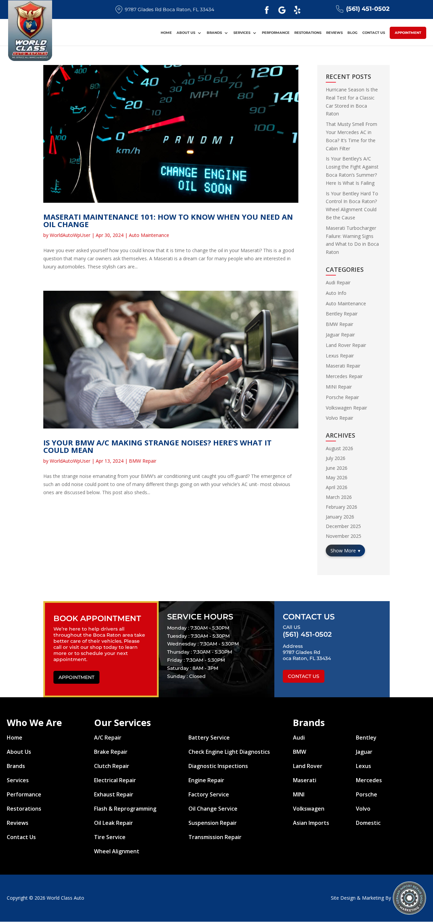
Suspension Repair (212, 823)
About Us (186, 33)
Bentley (366, 737)
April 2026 (336, 487)
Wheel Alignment (116, 851)
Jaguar (364, 751)
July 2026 (335, 458)
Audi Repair (338, 282)
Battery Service (209, 737)
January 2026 (340, 516)
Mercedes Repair (344, 376)
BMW (299, 751)
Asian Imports (311, 823)
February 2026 (341, 507)
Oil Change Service (212, 808)
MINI (298, 794)
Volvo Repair (339, 418)
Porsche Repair (342, 397)
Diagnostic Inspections (218, 766)
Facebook (266, 10)
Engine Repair (206, 780)
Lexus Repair (340, 355)
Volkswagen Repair (346, 407)
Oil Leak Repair (113, 823)
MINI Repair (339, 386)
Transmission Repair (215, 837)
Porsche (366, 794)
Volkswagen (308, 808)
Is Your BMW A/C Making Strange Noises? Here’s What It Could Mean (157, 446)
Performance (276, 33)
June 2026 (336, 468)
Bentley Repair (342, 313)
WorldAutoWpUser (70, 235)
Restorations (307, 33)
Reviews (334, 33)
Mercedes (369, 780)
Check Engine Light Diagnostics (229, 751)
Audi (299, 737)
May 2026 (336, 477)
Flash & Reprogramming (125, 808)
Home (166, 33)
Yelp (297, 10)
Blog (352, 33)
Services (241, 33)
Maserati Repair (343, 366)
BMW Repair (142, 461)
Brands (214, 33)
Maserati (304, 780)
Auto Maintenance (149, 235)
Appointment (408, 32)
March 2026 (339, 497)
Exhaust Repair (113, 794)
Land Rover (307, 766)
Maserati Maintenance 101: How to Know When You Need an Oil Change (168, 220)
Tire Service (110, 837)
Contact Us (373, 33)
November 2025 (343, 536)
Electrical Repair (115, 780)
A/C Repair (107, 737)
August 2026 (339, 448)
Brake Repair (111, 751)
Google (282, 10)
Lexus (363, 766)
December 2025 (343, 526)
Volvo (363, 808)
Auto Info (336, 293)
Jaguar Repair (340, 334)
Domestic (368, 823)
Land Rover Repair (346, 345)
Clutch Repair (111, 766)
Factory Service (208, 794)
